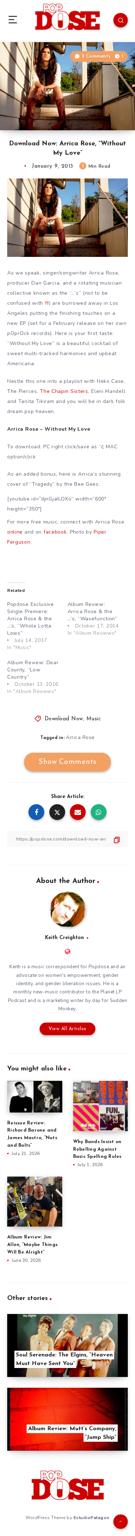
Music (93, 719)
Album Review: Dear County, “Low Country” (33, 669)
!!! (47, 303)
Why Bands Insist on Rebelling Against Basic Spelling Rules (97, 1149)
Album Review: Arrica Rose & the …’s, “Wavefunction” (93, 611)
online (15, 532)
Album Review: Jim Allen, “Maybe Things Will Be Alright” (32, 1245)
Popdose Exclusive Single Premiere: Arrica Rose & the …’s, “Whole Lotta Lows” (30, 618)
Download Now (64, 719)
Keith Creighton (64, 938)
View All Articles (67, 1029)
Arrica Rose (80, 737)
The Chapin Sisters (64, 391)
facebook (55, 532)
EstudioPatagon (91, 1518)
